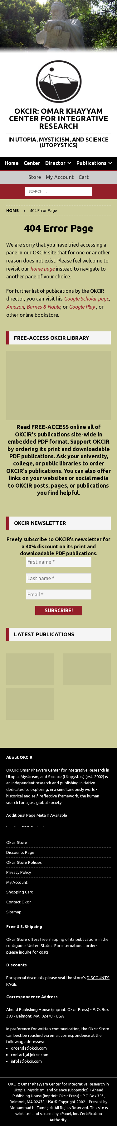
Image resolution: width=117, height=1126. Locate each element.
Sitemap (14, 912)
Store (34, 177)
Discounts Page (20, 852)
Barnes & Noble (43, 307)
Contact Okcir (18, 902)
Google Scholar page (86, 298)
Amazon (15, 307)
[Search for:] (58, 191)
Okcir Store (16, 842)
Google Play (82, 307)
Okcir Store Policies (24, 862)
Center (32, 163)
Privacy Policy (18, 872)
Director (55, 163)
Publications (91, 163)
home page (42, 269)
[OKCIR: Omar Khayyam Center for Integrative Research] (58, 49)
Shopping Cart (19, 892)
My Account (60, 177)
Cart (84, 177)
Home (12, 163)
